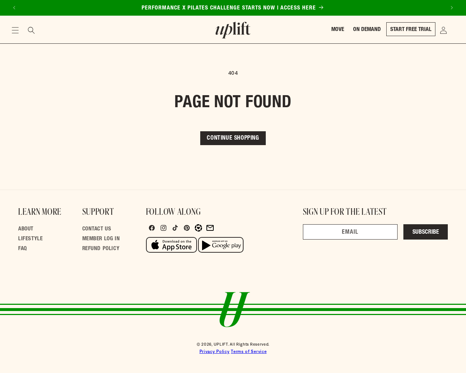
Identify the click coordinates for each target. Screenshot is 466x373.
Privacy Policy (215, 351)
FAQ (22, 249)
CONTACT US (96, 229)
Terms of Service (248, 351)
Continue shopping (233, 138)
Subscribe (425, 233)
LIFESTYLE (30, 239)
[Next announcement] (452, 8)
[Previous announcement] (14, 8)
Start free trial (410, 29)
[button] (15, 30)
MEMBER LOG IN (101, 239)
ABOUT (25, 229)
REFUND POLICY (101, 249)
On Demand (367, 29)
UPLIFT (221, 344)
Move (337, 29)
